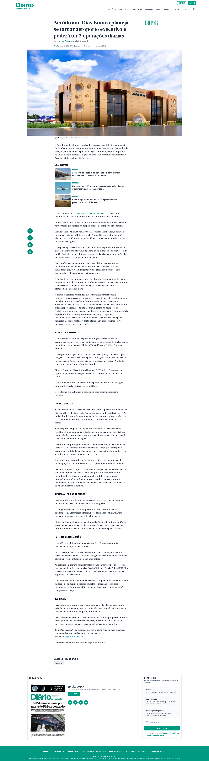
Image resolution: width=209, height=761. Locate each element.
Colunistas (185, 9)
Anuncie (46, 752)
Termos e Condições (170, 733)
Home (108, 9)
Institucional (102, 752)
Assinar (74, 694)
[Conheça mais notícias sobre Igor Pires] (63, 174)
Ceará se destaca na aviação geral (91, 213)
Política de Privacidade (155, 735)
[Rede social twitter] (80, 702)
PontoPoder (138, 9)
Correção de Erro (158, 752)
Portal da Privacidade (140, 752)
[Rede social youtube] (86, 702)
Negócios (168, 9)
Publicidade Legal (58, 752)
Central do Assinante (84, 752)
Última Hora (117, 9)
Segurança (150, 9)
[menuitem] (108, 9)
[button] (13, 6)
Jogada (159, 9)
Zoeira (176, 9)
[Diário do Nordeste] (25, 6)
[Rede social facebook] (75, 702)
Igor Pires (151, 23)
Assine (71, 752)
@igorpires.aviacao (74, 636)
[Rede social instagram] (70, 702)
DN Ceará (128, 9)
